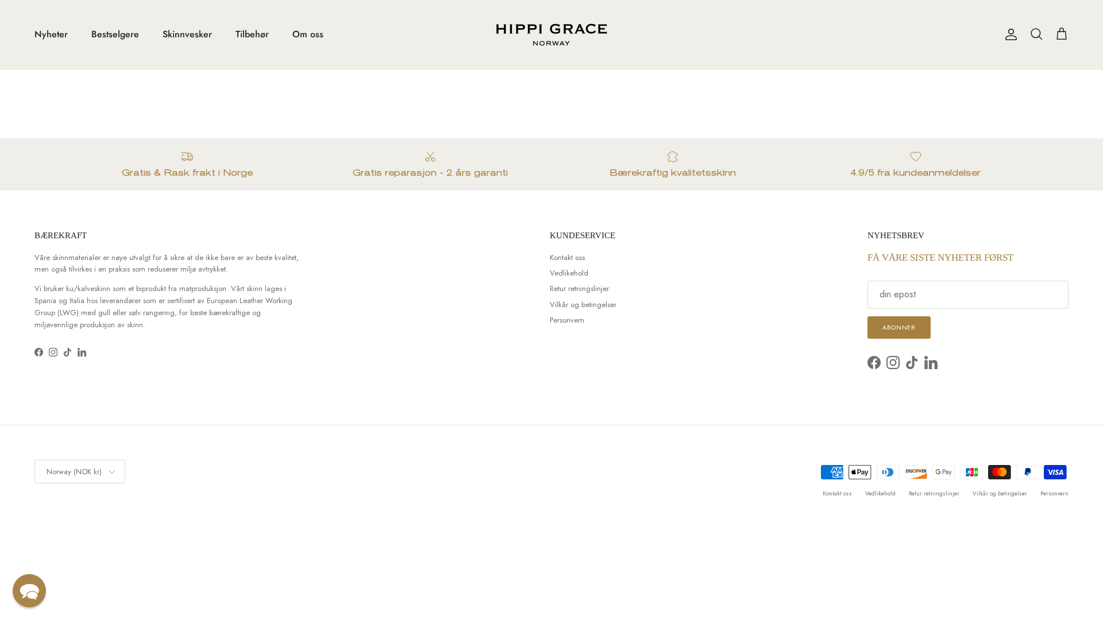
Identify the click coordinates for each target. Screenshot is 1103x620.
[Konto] (1009, 34)
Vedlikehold (569, 273)
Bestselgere (115, 34)
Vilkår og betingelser (583, 304)
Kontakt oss (567, 257)
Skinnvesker (187, 34)
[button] (29, 590)
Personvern (567, 320)
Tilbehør (252, 34)
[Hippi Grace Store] (551, 34)
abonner (899, 327)
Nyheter (51, 34)
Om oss (307, 34)
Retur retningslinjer (579, 288)
